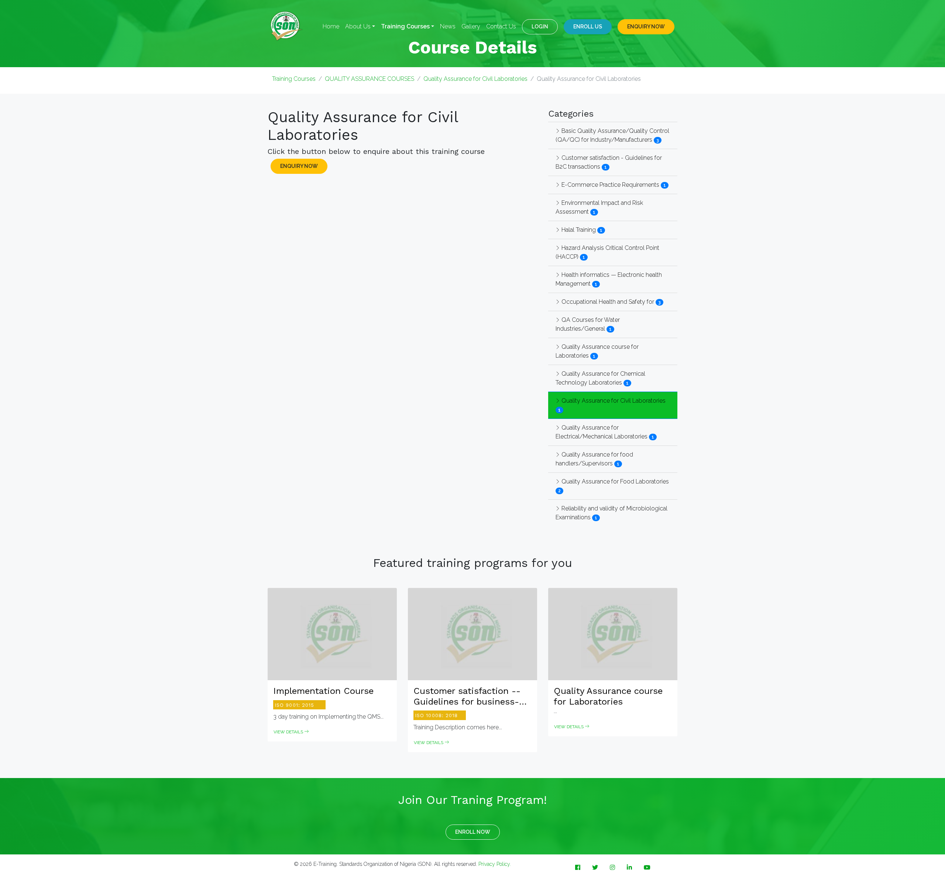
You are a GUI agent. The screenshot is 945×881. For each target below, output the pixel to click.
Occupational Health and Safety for (607, 301)
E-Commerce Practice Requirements (609, 184)
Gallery (470, 26)
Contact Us (501, 26)
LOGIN (540, 27)
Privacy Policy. (494, 864)
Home (331, 26)
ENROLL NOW (472, 832)
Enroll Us (587, 27)
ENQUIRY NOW (646, 27)
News (448, 26)
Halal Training (578, 229)
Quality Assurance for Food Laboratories (614, 481)
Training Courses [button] (405, 26)
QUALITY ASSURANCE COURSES (369, 78)
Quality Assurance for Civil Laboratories (475, 78)
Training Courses (294, 78)
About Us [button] (358, 26)
